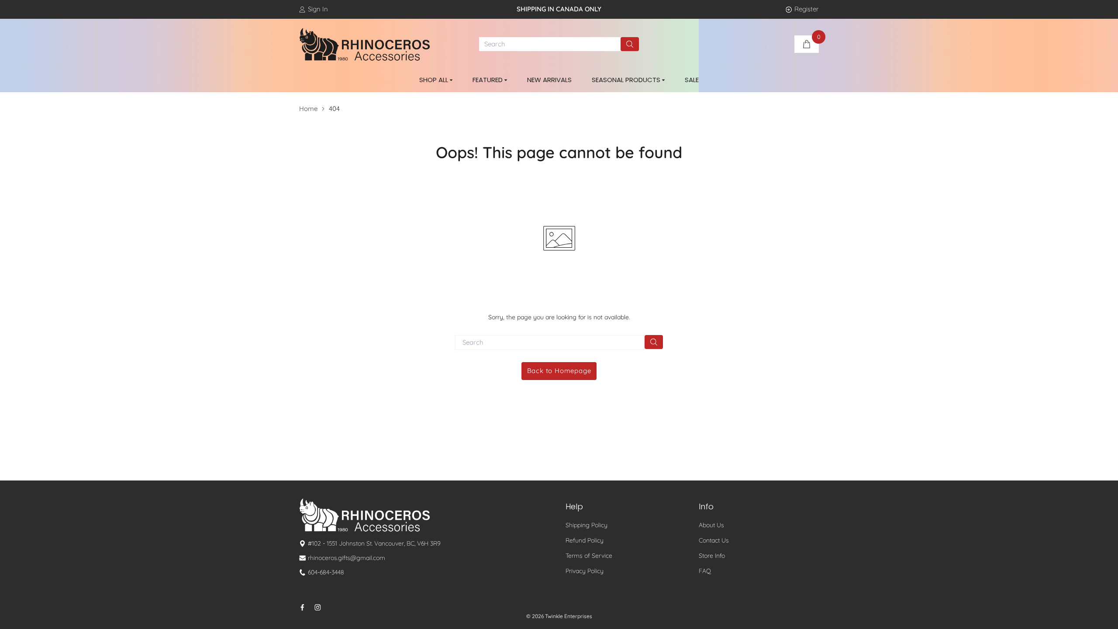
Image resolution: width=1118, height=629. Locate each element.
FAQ (705, 571)
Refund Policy (585, 540)
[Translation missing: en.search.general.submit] (654, 342)
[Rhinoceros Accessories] (364, 45)
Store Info (712, 556)
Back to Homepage (559, 370)
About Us (711, 525)
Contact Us (714, 540)
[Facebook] (302, 607)
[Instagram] (317, 607)
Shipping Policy (586, 525)
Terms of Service (589, 556)
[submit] (630, 44)
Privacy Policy (585, 571)
